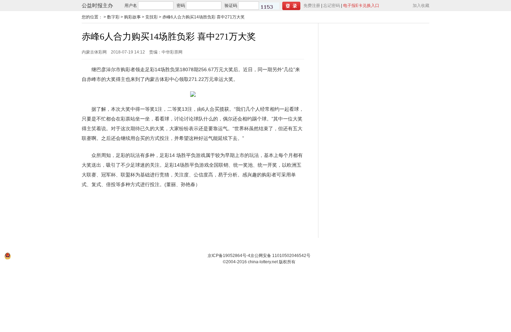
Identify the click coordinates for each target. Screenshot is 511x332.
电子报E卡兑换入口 (361, 5)
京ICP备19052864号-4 (229, 255)
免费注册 (311, 5)
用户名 (130, 5)
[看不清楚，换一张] (269, 5)
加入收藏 (421, 5)
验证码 (231, 5)
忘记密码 (331, 5)
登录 (291, 6)
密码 (181, 5)
